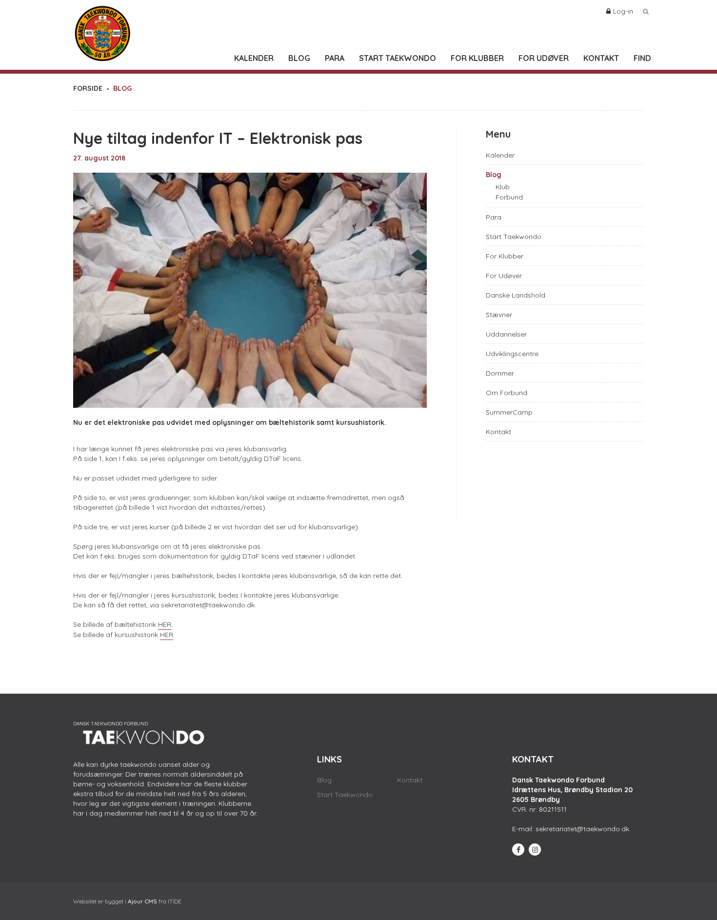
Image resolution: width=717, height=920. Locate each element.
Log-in (623, 11)
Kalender (254, 58)
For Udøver (543, 58)
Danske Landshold (515, 295)
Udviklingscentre (512, 353)
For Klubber (477, 58)
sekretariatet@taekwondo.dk (582, 828)
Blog (299, 58)
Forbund (509, 197)
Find (642, 58)
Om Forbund (506, 392)
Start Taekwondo (397, 58)
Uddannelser (506, 334)
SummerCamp (509, 412)
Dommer (500, 373)
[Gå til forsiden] (102, 31)
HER (164, 624)
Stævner (499, 314)
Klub (503, 186)
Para (334, 58)
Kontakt (601, 58)
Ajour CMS (142, 901)
